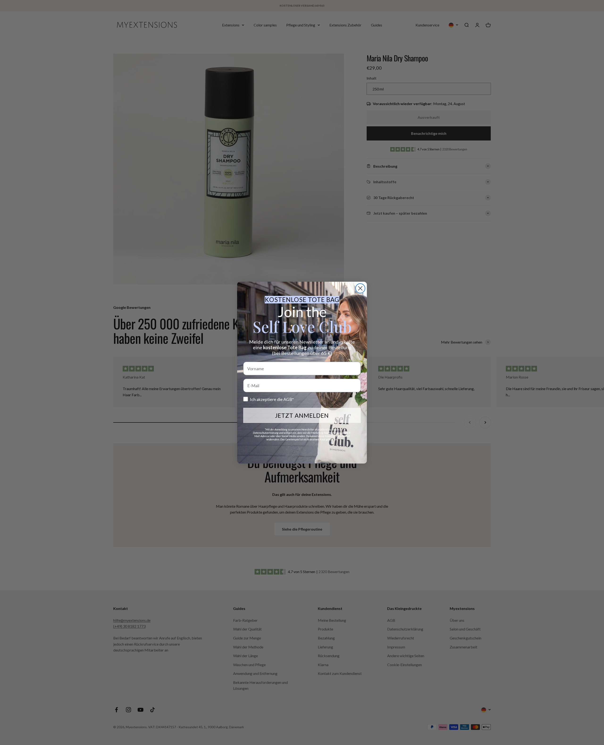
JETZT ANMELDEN (302, 415)
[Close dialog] (360, 288)
